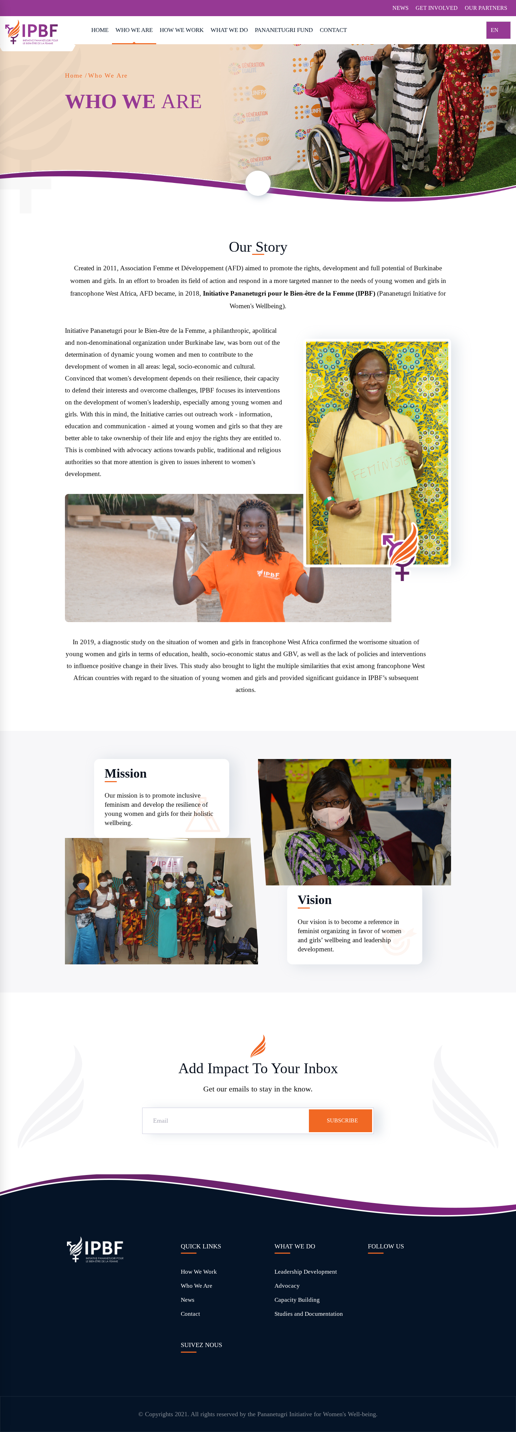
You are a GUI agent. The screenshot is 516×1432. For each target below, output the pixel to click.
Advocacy (287, 1285)
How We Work (199, 1271)
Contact (190, 1314)
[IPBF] (40, 32)
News (187, 1299)
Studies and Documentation (308, 1314)
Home (74, 75)
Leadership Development (305, 1271)
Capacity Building (297, 1299)
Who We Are (196, 1285)
